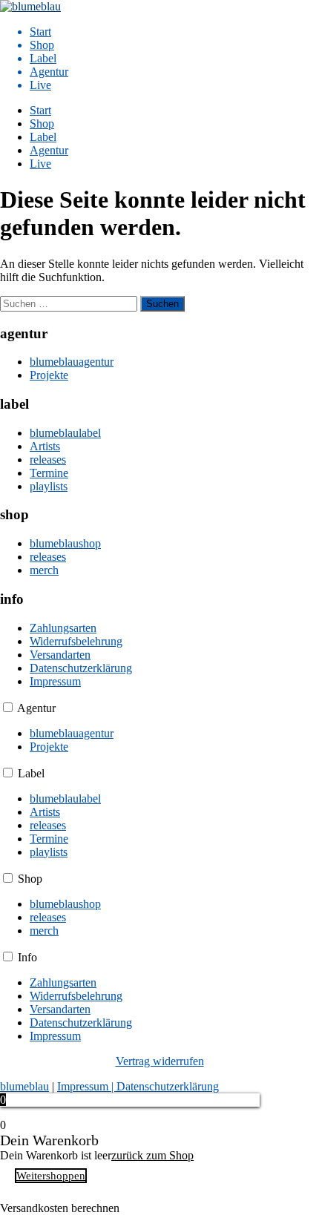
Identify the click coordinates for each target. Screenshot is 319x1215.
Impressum (55, 681)
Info (27, 957)
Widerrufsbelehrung (76, 641)
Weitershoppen (50, 1176)
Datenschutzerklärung (81, 668)
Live (40, 85)
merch (44, 570)
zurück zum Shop (152, 1155)
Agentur (49, 71)
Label (43, 58)
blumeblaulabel (65, 433)
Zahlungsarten (63, 628)
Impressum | (86, 1086)
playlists (49, 486)
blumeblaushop (65, 543)
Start (40, 31)
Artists (45, 446)
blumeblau (24, 1086)
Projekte (49, 375)
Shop (42, 45)
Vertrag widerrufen (160, 1061)
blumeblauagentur (72, 361)
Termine (49, 473)
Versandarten (60, 654)
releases (48, 459)
